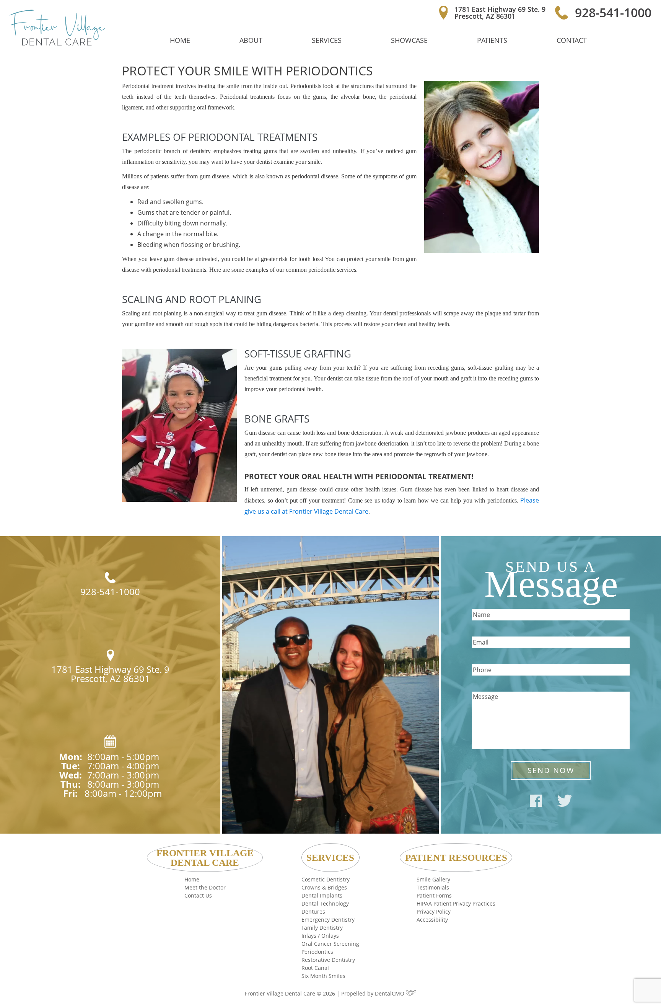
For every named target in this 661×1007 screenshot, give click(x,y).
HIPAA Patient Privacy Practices (456, 903)
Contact (572, 40)
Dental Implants (321, 895)
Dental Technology (325, 903)
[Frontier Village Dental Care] (57, 28)
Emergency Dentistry (328, 919)
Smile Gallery (433, 879)
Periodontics (317, 951)
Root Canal (315, 967)
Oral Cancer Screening (330, 943)
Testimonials (433, 887)
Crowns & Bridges (324, 887)
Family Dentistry (322, 927)
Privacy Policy (434, 911)
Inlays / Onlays (320, 935)
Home (180, 40)
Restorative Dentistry (328, 959)
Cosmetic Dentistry (325, 879)
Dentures (313, 911)
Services (327, 40)
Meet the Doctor (205, 887)
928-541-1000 (613, 12)
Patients (492, 40)
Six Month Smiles (323, 975)
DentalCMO (390, 993)
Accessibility (432, 919)
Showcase (409, 40)
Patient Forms (434, 895)
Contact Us (198, 895)
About (250, 40)
